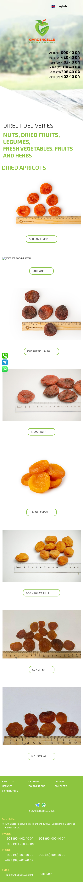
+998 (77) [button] (65, 67)
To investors (36, 786)
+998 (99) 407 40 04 (19, 854)
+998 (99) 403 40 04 (19, 860)
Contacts (61, 786)
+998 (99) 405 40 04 (51, 854)
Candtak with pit (38, 592)
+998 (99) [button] (64, 62)
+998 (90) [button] (64, 52)
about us (8, 781)
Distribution (10, 790)
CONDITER (38, 669)
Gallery (59, 781)
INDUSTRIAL (38, 756)
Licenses (7, 786)
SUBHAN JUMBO (38, 239)
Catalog (33, 781)
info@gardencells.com (19, 874)
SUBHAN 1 (39, 270)
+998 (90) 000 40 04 (51, 838)
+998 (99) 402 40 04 (19, 838)
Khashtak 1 (38, 431)
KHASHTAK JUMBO (38, 351)
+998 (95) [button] (64, 57)
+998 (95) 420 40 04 (19, 843)
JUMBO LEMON (39, 512)
